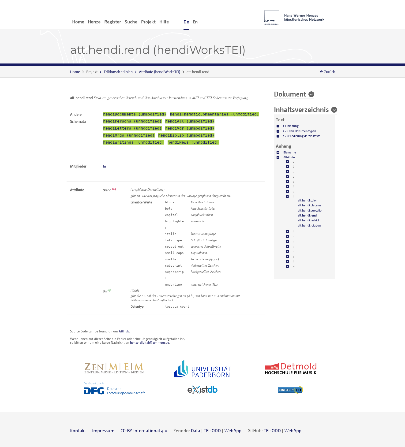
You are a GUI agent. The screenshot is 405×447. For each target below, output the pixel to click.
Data (195, 430)
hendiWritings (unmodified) (133, 142)
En (195, 22)
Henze (94, 22)
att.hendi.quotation (310, 210)
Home (78, 22)
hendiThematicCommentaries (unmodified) (214, 114)
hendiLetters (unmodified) (132, 128)
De (186, 22)
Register (112, 22)
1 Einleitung (291, 126)
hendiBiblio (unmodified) (186, 135)
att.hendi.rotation (309, 225)
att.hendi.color (307, 200)
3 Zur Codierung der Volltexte (301, 136)
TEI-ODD (212, 430)
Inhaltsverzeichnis (301, 109)
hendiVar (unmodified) (189, 128)
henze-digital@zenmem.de (149, 342)
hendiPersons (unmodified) (132, 121)
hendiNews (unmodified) (193, 142)
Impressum (103, 430)
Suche (131, 22)
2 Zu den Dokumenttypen (299, 131)
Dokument (290, 93)
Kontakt (78, 430)
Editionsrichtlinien (118, 71)
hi (104, 166)
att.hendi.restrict (308, 220)
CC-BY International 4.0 (143, 430)
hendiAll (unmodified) (189, 121)
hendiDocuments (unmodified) (134, 114)
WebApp (232, 430)
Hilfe (164, 22)
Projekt (148, 22)
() (159, 71)
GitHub (124, 331)
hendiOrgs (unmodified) (129, 135)
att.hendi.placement (311, 205)
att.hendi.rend (307, 215)
